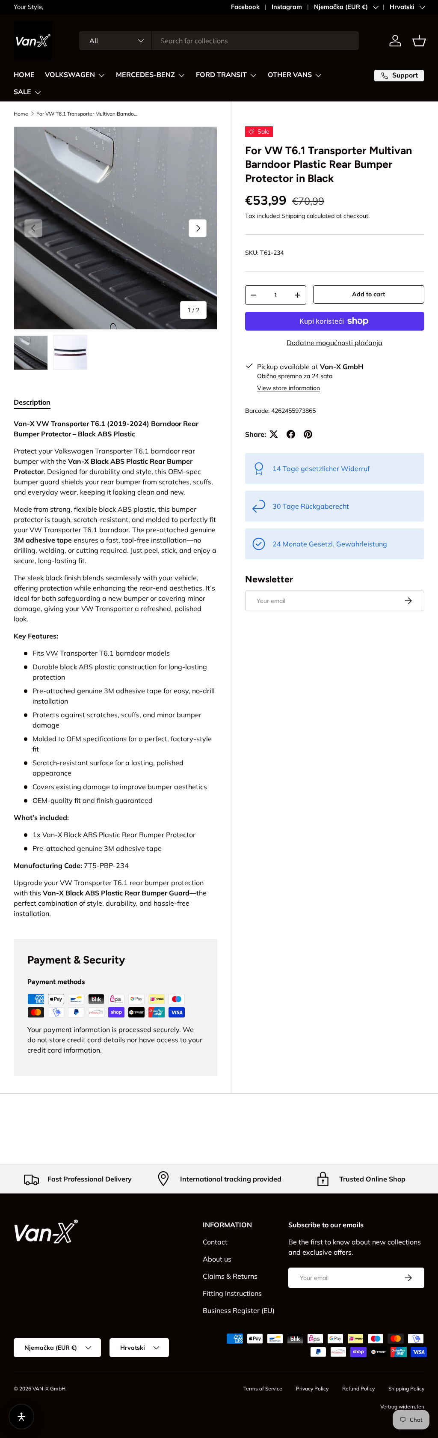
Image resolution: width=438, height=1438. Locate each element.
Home (21, 113)
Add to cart (368, 294)
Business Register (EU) (239, 1310)
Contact (215, 1242)
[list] (115, 228)
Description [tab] (32, 402)
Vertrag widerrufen (402, 1406)
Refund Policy (358, 1388)
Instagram (287, 7)
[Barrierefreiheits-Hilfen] (21, 1416)
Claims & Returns (230, 1276)
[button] (419, 40)
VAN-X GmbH (49, 1388)
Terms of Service (262, 1388)
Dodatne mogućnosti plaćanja (334, 342)
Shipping (293, 216)
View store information (288, 388)
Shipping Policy (406, 1388)
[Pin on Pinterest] (308, 434)
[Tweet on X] (273, 434)
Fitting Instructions (232, 1293)
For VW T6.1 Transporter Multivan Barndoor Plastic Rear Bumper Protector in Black (87, 113)
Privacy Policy (312, 1388)
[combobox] (219, 40)
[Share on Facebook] (290, 434)
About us (217, 1259)
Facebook (245, 7)
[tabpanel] (115, 668)
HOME (24, 75)
